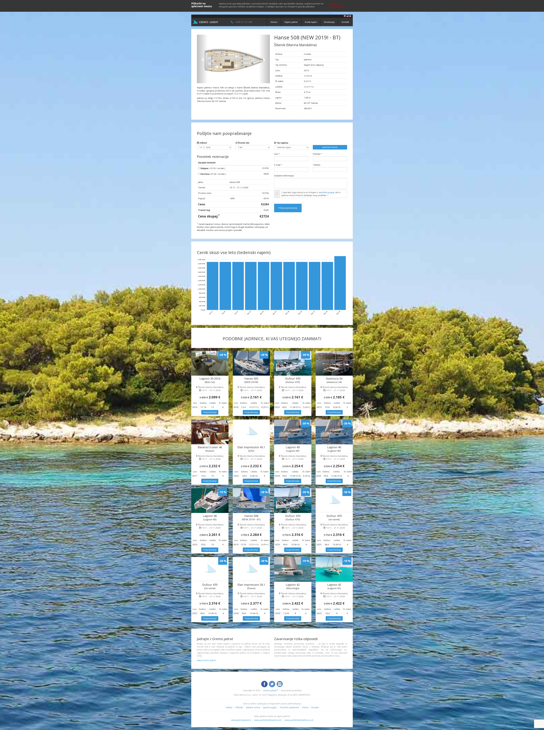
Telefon (316, 164)
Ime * (277, 153)
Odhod (203, 142)
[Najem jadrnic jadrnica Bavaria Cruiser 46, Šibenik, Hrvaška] (210, 432)
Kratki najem (311, 22)
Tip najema (282, 142)
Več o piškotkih (336, 7)
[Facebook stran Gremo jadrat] (264, 683)
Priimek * (317, 153)
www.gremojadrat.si (241, 720)
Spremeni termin (329, 147)
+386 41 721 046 (243, 22)
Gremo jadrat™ (270, 690)
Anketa (229, 707)
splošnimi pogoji (326, 192)
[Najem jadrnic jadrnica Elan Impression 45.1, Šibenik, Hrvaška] (251, 432)
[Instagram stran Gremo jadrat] (279, 683)
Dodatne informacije (284, 175)
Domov (274, 22)
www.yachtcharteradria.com (267, 720)
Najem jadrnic (291, 22)
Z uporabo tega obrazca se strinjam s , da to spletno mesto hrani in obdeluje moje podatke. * (310, 194)
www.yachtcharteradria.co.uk (298, 720)
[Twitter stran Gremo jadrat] (272, 683)
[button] (202, 59)
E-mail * (278, 164)
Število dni (243, 142)
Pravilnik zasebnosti (289, 707)
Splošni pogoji (270, 707)
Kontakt (345, 22)
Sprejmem (334, 3)
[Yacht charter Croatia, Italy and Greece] (347, 16)
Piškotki (239, 707)
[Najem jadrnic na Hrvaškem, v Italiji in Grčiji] (345, 16)
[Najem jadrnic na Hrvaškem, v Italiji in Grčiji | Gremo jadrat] (210, 21)
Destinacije (329, 22)
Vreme (305, 707)
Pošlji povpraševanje (287, 208)
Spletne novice (253, 707)
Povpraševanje (210, 412)
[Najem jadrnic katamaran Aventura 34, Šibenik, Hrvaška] (334, 363)
